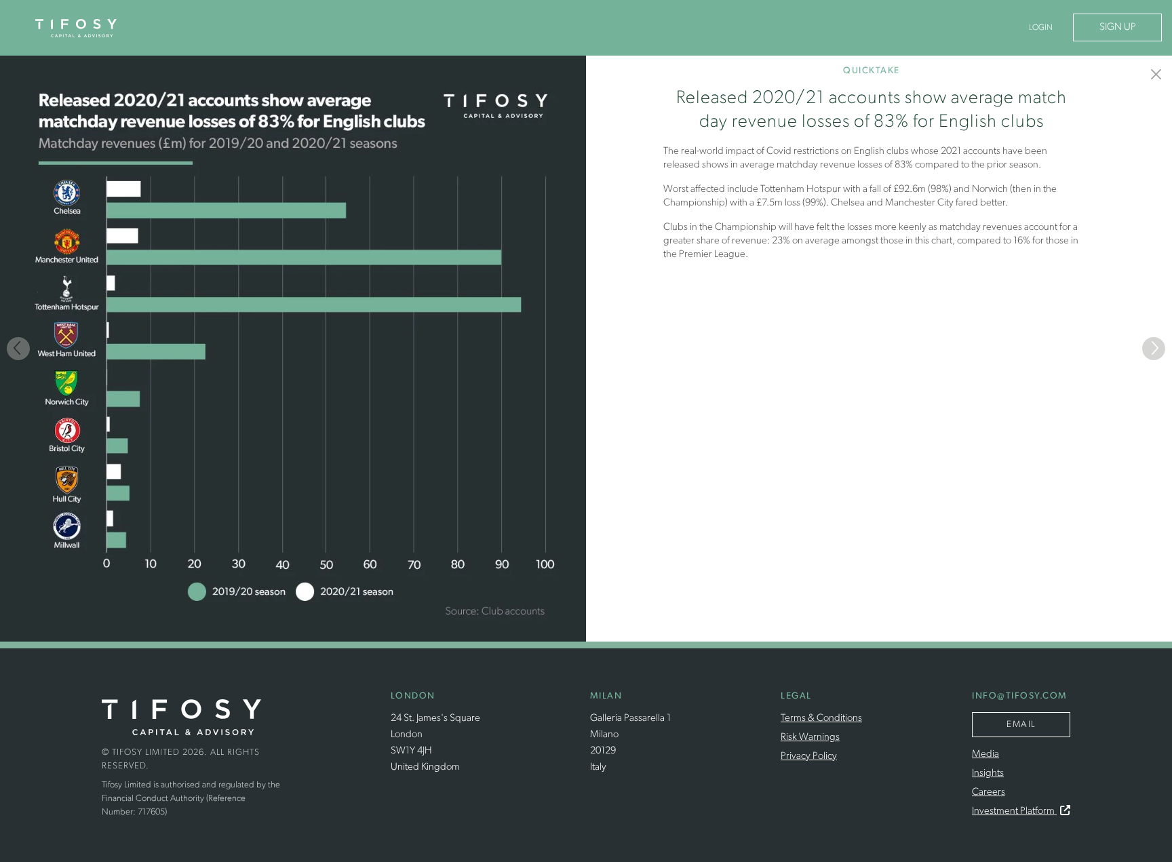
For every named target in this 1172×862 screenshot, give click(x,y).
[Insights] (1157, 74)
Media (985, 754)
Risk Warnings (810, 737)
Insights (988, 773)
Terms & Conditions (821, 718)
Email (1021, 724)
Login (1041, 28)
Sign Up (1117, 27)
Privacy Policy (809, 756)
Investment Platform (1014, 811)
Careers (988, 792)
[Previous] (18, 348)
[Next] (1153, 348)
